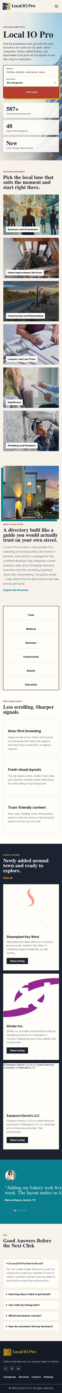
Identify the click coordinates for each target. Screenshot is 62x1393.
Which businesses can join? (25, 1315)
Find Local (31, 92)
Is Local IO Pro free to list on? (26, 1263)
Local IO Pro (25, 1388)
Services (24, 1376)
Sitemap (48, 1376)
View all (8, 877)
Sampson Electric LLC (23, 1116)
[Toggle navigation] (56, 6)
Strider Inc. (14, 1026)
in (18, 1368)
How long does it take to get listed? (30, 1294)
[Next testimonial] (32, 1210)
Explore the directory (15, 590)
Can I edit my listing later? (24, 1304)
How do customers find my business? (31, 1326)
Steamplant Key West (22, 937)
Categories (9, 1376)
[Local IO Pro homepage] (27, 6)
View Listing (17, 961)
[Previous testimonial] (8, 1210)
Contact (36, 1376)
